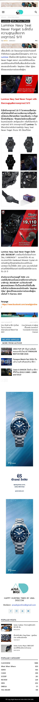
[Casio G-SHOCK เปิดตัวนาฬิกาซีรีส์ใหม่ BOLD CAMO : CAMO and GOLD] (6, 372)
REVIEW (4, 679)
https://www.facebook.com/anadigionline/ (19, 306)
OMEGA (4, 686)
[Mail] (22, 611)
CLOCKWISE (5, 663)
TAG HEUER (5, 689)
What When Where (13, 17)
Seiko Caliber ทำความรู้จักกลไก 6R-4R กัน (24, 626)
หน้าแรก (3, 17)
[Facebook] (11, 611)
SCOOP (3, 676)
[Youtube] (28, 611)
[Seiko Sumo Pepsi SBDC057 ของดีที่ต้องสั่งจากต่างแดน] (6, 648)
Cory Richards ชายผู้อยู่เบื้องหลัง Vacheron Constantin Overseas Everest (30, 328)
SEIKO (3, 669)
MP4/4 (5, 40)
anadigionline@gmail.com (24, 604)
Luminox (6, 21)
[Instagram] (16, 611)
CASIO (3, 673)
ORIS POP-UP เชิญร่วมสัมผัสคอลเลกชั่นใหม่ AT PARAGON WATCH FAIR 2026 (25, 351)
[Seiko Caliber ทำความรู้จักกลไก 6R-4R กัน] (6, 628)
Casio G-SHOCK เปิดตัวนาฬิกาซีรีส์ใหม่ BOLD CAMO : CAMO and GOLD (25, 372)
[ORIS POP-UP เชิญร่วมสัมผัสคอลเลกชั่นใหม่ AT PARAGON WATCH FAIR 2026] (6, 351)
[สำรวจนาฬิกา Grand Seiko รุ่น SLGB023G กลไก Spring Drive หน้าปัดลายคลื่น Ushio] (19, 483)
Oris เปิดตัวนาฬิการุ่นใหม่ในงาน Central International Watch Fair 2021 (10, 328)
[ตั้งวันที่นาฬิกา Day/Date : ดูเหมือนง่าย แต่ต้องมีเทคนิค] (6, 638)
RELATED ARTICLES (10, 339)
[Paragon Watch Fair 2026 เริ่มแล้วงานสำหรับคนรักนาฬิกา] (6, 362)
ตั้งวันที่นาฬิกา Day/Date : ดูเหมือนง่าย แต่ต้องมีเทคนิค (25, 636)
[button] (36, 12)
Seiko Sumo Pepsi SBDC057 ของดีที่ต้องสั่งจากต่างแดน (24, 647)
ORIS (3, 683)
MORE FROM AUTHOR (12, 343)
